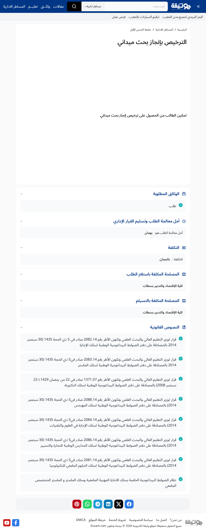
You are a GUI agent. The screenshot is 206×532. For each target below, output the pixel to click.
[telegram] (97, 504)
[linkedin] (108, 504)
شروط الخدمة (117, 520)
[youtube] (6, 522)
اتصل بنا (161, 520)
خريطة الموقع (97, 520)
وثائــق (45, 6)
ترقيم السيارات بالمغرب (144, 16)
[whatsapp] (87, 504)
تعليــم (33, 6)
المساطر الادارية (14, 6)
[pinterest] (76, 504)
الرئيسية (182, 30)
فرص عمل (119, 16)
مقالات (58, 6)
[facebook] (129, 504)
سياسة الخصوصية (141, 520)
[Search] (74, 6)
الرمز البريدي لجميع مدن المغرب (183, 16)
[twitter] (118, 504)
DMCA (80, 520)
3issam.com (98, 526)
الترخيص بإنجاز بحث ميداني (152, 42)
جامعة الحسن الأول (140, 30)
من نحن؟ (176, 520)
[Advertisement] (103, 80)
